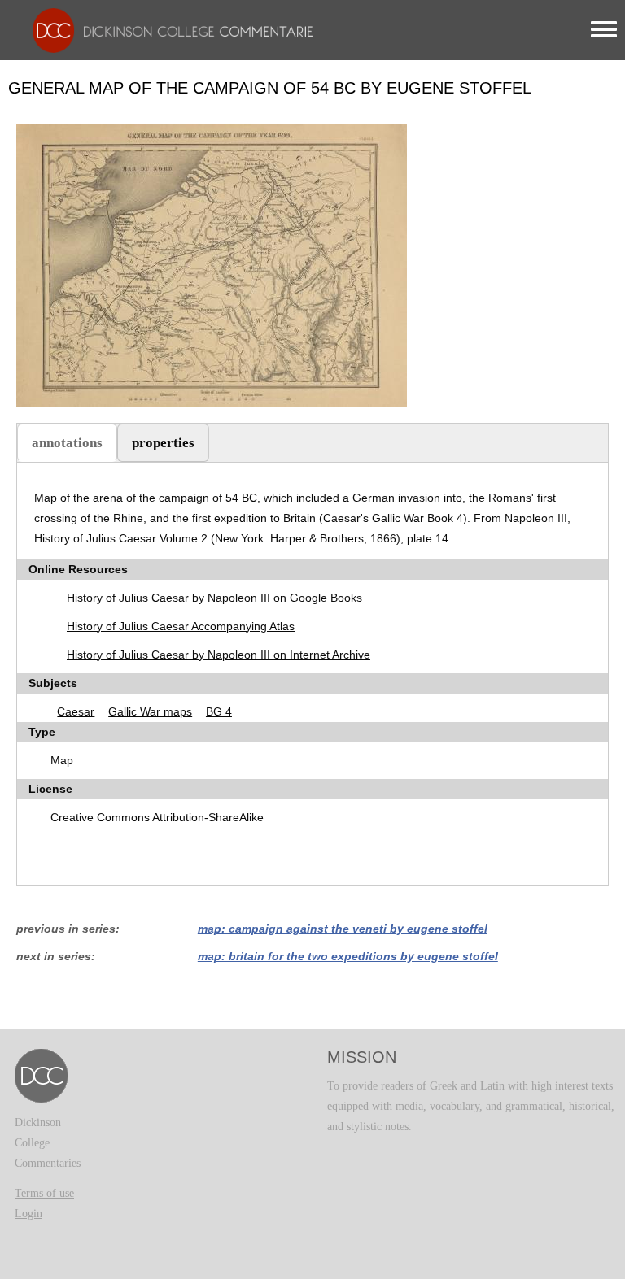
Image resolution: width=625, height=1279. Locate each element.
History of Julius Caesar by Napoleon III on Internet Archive (218, 654)
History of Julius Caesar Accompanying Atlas (181, 626)
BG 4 (219, 711)
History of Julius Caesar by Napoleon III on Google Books (214, 597)
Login (28, 1213)
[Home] (168, 30)
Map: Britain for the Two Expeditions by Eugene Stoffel (348, 956)
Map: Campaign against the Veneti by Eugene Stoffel (342, 928)
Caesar (75, 711)
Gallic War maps (150, 711)
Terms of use (44, 1193)
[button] (211, 264)
